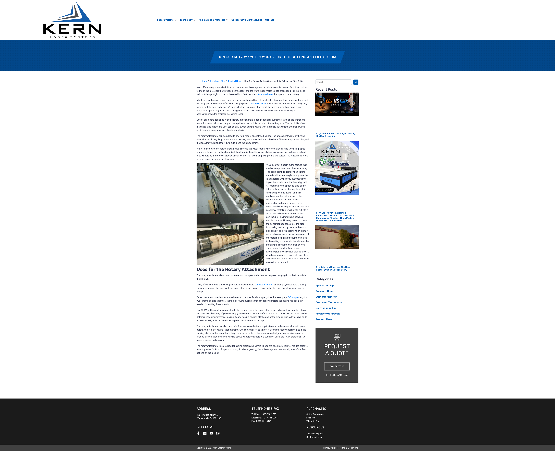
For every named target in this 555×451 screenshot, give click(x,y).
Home (204, 81)
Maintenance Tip (326, 308)
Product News (235, 81)
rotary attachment (265, 94)
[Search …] (334, 82)
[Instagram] (218, 433)
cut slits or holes (263, 284)
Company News (324, 291)
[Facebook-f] (198, 433)
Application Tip (325, 285)
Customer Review (326, 296)
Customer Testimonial (329, 302)
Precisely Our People (328, 313)
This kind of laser (257, 103)
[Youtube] (211, 433)
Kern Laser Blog (217, 81)
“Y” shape (293, 297)
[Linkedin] (205, 433)
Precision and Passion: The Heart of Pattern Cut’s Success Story (335, 268)
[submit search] (355, 82)
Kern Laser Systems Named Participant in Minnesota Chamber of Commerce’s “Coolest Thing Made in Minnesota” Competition (336, 217)
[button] (167, 19)
